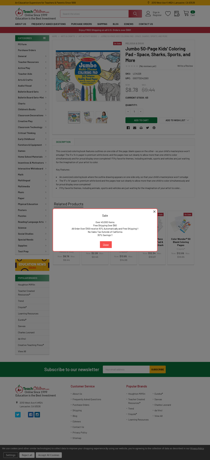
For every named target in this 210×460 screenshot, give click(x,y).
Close (106, 244)
